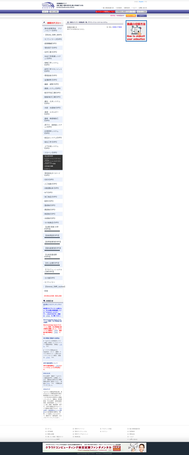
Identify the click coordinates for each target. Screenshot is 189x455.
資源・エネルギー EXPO (52, 113)
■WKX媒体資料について (50, 363)
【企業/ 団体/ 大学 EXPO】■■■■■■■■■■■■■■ (52, 229)
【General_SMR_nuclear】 (54, 287)
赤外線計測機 (49, 166)
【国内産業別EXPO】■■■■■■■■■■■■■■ (53, 249)
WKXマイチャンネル (81, 431)
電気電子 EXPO (51, 48)
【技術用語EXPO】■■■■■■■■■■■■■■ (52, 236)
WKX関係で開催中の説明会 (51, 338)
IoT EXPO (48, 192)
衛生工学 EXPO (51, 142)
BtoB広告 (77, 436)
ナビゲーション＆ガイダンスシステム (53, 161)
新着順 (114, 27)
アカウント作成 (106, 429)
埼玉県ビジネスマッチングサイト (52, 305)
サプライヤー (50, 282)
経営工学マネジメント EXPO (53, 70)
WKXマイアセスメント (81, 434)
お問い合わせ (133, 439)
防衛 (46, 291)
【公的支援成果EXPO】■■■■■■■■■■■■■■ (52, 257)
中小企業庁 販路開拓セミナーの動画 (52, 410)
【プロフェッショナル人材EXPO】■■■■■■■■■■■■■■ (53, 272)
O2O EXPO (49, 180)
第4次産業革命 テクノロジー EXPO (53, 29)
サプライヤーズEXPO (53, 39)
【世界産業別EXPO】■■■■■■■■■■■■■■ (53, 243)
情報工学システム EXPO (52, 64)
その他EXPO (50, 278)
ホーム (45, 12)
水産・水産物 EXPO (52, 108)
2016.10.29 (46, 373)
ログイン (104, 431)
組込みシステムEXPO (53, 138)
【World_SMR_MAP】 (53, 35)
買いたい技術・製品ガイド (55, 436)
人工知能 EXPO (51, 184)
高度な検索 (54, 12)
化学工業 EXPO (51, 52)
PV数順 (119, 27)
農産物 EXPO (50, 210)
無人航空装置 (49, 156)
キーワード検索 (141, 11)
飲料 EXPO (49, 201)
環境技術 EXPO (51, 75)
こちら (48, 316)
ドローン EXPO (51, 153)
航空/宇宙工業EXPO (52, 93)
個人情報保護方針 (135, 429)
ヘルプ (131, 436)
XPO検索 (50, 431)
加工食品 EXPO (51, 197)
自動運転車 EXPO (52, 188)
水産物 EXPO (50, 218)
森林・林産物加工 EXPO (52, 120)
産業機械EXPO (50, 43)
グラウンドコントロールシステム (53, 158)
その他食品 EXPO (52, 222)
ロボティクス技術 (50, 163)
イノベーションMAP (53, 439)
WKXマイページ (79, 429)
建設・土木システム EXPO (52, 102)
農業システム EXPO (52, 88)
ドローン (47, 168)
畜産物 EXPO (50, 205)
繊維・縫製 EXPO (52, 84)
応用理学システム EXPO (52, 132)
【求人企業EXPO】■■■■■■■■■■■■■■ (52, 264)
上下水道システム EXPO (52, 147)
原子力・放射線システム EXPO (53, 126)
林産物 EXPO (50, 214)
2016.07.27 (46, 389)
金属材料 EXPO (51, 80)
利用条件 (132, 431)
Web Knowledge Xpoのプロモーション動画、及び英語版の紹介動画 (52, 321)
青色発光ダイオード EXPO (52, 174)
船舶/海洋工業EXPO (52, 97)
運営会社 (132, 434)
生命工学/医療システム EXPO (53, 57)
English (141, 1)
